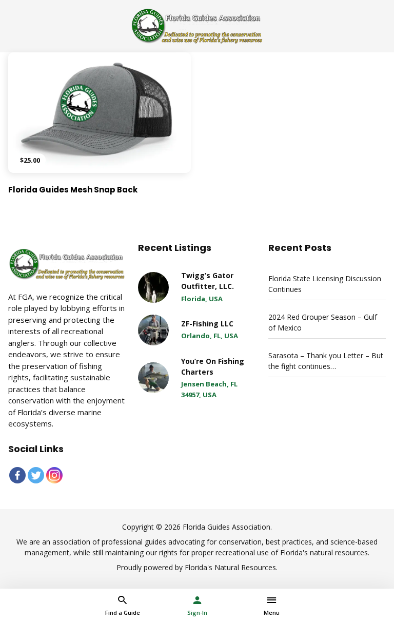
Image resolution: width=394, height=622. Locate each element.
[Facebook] (17, 475)
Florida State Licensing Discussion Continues (324, 284)
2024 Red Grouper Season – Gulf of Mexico (322, 322)
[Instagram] (54, 475)
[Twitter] (36, 475)
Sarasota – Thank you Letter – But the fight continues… (325, 361)
